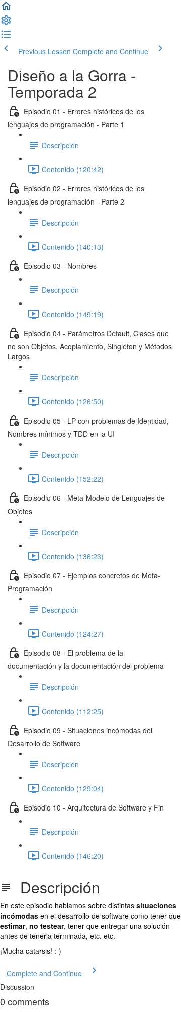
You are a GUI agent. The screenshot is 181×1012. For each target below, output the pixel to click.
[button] (6, 9)
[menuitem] (6, 23)
